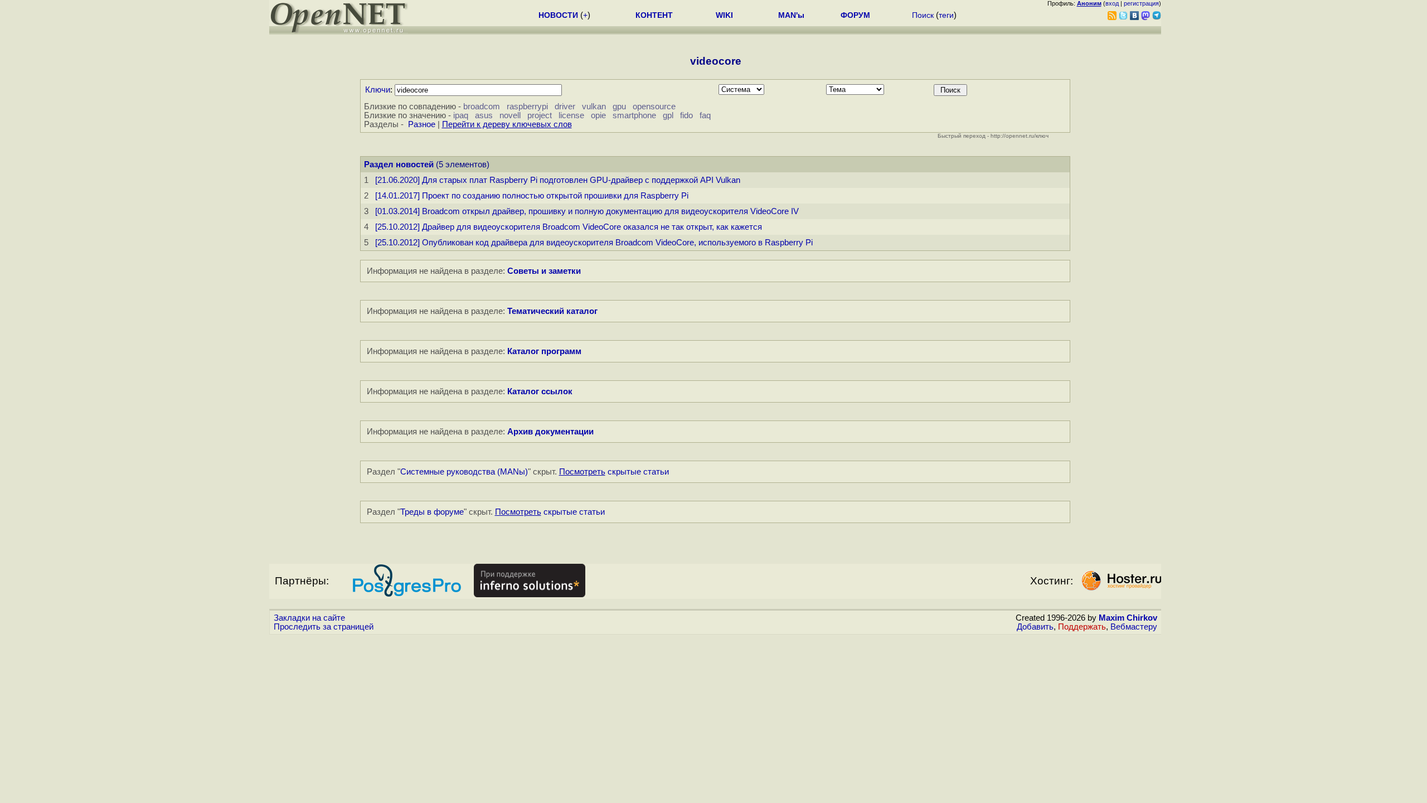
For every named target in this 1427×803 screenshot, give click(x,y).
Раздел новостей (399, 164)
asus (484, 115)
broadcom (481, 106)
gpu (619, 106)
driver (565, 106)
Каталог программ (544, 351)
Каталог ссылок (539, 391)
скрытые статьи (614, 471)
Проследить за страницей (323, 626)
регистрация (1141, 3)
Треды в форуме (432, 511)
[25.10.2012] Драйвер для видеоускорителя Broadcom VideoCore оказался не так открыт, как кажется (568, 226)
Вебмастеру (1133, 626)
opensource (654, 106)
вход (1112, 3)
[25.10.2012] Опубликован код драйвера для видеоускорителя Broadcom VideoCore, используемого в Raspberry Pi (594, 242)
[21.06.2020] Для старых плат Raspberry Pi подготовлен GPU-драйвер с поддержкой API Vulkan (557, 180)
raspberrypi (527, 106)
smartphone (634, 115)
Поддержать (1082, 626)
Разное (421, 124)
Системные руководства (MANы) (464, 471)
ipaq (460, 115)
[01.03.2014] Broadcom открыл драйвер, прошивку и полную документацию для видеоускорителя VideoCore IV (587, 211)
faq (705, 115)
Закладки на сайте (309, 617)
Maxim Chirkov (1128, 617)
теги (946, 15)
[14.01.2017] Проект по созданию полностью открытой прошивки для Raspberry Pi (531, 195)
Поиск (923, 15)
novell (510, 115)
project (539, 115)
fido (686, 115)
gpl (668, 115)
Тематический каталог (552, 311)
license (571, 115)
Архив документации (550, 431)
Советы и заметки (544, 271)
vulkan (594, 106)
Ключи (377, 89)
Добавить (1035, 626)
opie (598, 115)
